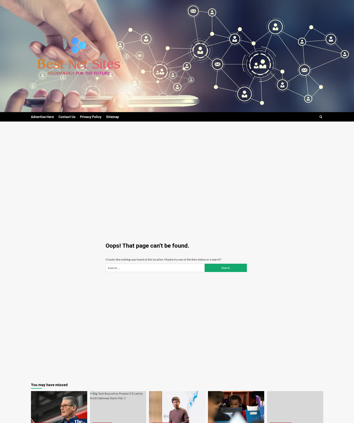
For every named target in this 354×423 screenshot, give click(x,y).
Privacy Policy (90, 117)
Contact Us (66, 117)
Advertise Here (42, 117)
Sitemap (112, 117)
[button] (321, 117)
